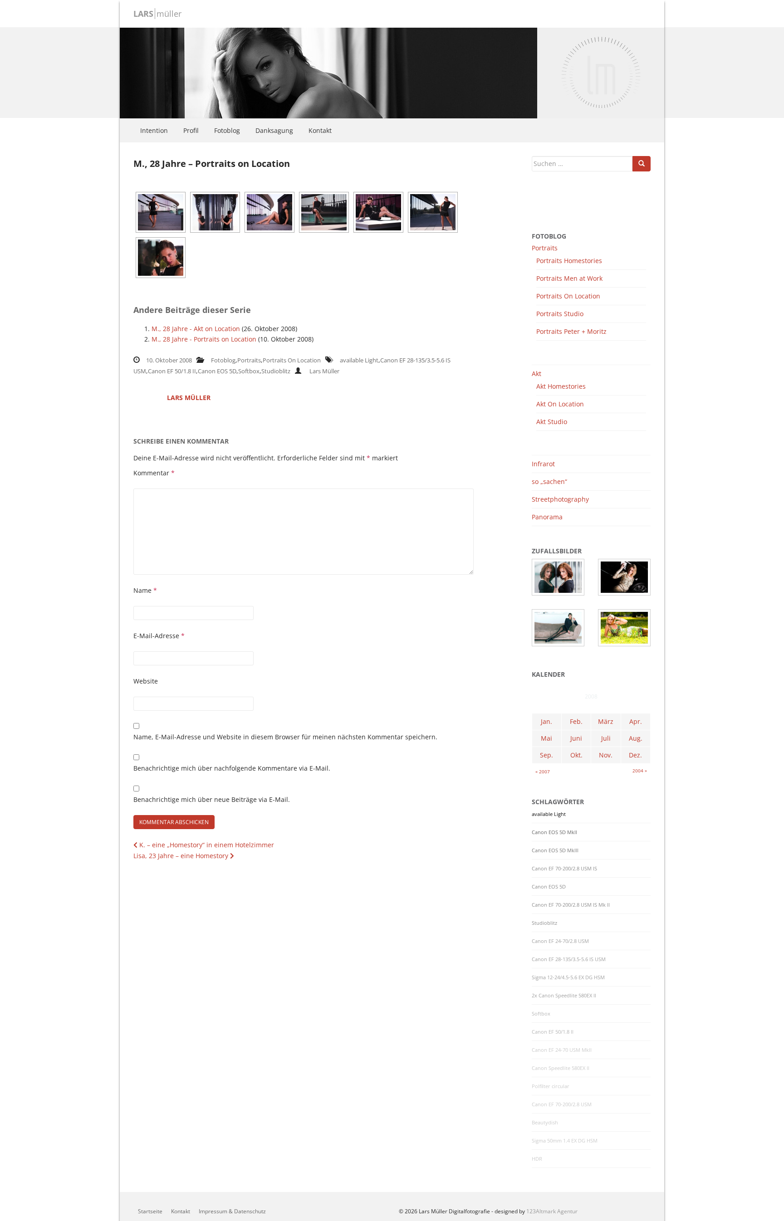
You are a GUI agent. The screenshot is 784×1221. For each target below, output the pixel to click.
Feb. (576, 721)
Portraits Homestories (569, 260)
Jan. (546, 721)
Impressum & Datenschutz (232, 1211)
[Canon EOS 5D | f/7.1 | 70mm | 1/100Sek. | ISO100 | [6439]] (433, 212)
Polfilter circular (550, 1086)
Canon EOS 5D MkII (554, 832)
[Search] (641, 163)
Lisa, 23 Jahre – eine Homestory (181, 855)
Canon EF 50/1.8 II (172, 371)
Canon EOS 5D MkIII (555, 850)
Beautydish (545, 1122)
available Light (359, 360)
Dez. (635, 755)
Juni (576, 738)
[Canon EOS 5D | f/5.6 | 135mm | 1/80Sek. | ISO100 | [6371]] (215, 212)
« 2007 (542, 771)
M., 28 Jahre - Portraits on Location (204, 339)
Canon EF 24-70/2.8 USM (560, 941)
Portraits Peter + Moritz (571, 331)
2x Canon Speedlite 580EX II (564, 995)
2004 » (639, 770)
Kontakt (320, 130)
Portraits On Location (292, 360)
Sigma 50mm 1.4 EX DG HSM (565, 1141)
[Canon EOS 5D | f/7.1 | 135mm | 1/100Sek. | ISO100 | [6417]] (324, 212)
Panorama (547, 517)
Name (145, 590)
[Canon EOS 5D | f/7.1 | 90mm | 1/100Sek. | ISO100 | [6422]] (378, 212)
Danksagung (274, 130)
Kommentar (154, 473)
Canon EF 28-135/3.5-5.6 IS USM (569, 959)
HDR (537, 1159)
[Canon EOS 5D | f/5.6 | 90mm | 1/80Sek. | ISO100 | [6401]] (269, 212)
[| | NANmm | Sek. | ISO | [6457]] (160, 257)
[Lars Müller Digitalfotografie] (328, 72)
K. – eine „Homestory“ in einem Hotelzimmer (205, 844)
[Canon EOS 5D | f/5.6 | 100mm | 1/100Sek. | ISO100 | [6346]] (160, 212)
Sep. (546, 755)
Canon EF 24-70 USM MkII (562, 1050)
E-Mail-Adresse (159, 635)
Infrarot (543, 463)
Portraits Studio (559, 313)
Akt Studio (551, 421)
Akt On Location (560, 404)
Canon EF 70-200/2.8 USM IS (564, 868)
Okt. (576, 755)
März (605, 721)
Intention (154, 130)
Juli (606, 738)
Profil (191, 130)
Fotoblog (227, 130)
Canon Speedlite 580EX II (560, 1068)
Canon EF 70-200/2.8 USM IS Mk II (571, 905)
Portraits (249, 360)
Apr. (635, 721)
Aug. (635, 738)
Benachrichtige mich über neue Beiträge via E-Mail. (211, 799)
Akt (536, 373)
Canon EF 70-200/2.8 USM (562, 1104)
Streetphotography (560, 499)
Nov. (605, 755)
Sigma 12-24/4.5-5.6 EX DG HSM (568, 977)
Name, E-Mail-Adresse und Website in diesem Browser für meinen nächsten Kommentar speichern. (285, 737)
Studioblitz (275, 371)
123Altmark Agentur (552, 1211)
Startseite (150, 1211)
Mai (546, 738)
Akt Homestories (561, 386)
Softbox (249, 371)
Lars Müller (324, 371)
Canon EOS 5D (217, 371)
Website (145, 681)
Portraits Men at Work (569, 278)
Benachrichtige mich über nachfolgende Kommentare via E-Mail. (231, 768)
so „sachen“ (549, 481)
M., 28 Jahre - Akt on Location (196, 328)
